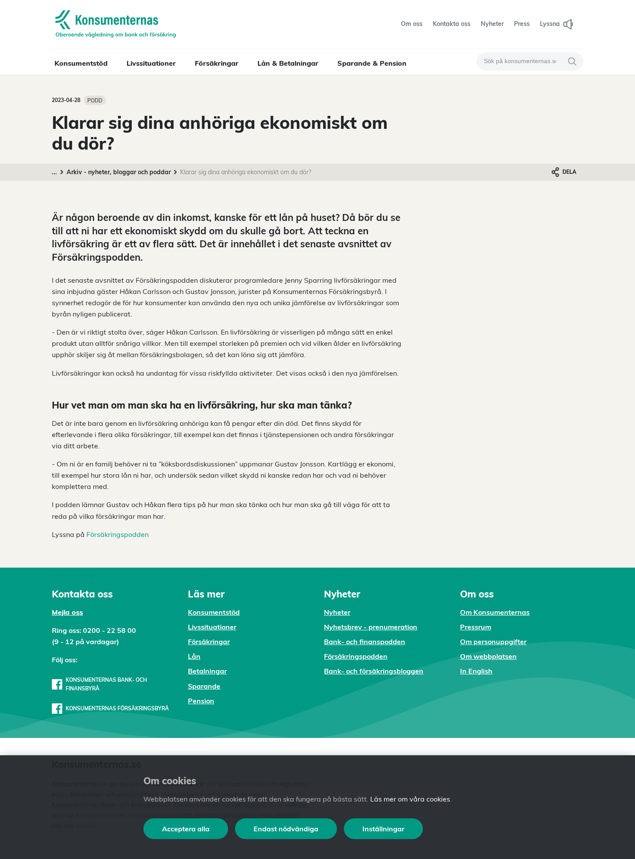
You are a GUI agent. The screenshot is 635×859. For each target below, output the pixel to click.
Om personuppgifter (493, 641)
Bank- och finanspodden (364, 641)
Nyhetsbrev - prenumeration (370, 627)
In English (476, 671)
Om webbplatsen (488, 656)
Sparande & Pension (371, 63)
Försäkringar (216, 63)
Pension (201, 700)
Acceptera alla (186, 828)
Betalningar (207, 671)
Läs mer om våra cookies (410, 799)
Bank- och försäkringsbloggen (373, 671)
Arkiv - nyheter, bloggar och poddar (119, 172)
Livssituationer (151, 63)
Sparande (204, 686)
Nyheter (337, 612)
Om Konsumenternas (495, 612)
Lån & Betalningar (287, 63)
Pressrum (475, 627)
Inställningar (383, 828)
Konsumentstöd (81, 63)
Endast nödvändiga (286, 828)
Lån (194, 656)
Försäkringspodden (117, 534)
